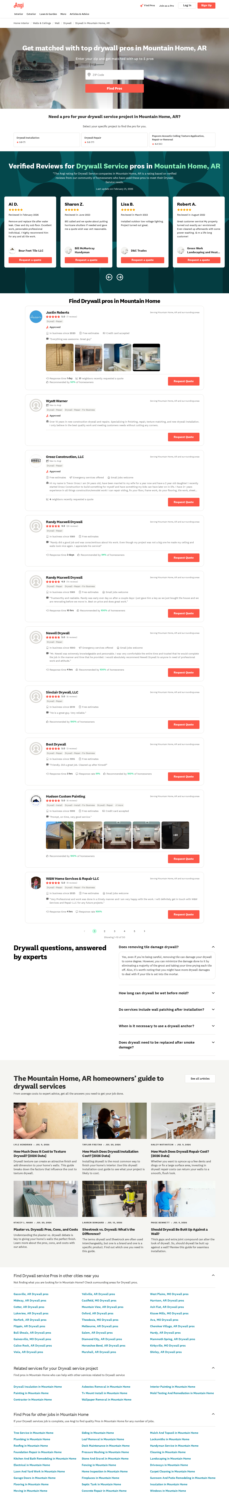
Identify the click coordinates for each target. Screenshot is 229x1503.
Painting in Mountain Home (31, 1393)
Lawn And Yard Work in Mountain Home (39, 1471)
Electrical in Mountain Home (32, 1465)
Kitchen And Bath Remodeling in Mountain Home (45, 1458)
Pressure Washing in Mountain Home (105, 1452)
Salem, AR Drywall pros (97, 1333)
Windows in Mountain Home (168, 1491)
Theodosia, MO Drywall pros (100, 1320)
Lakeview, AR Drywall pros (31, 1313)
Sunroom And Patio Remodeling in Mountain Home (182, 1478)
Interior (18, 14)
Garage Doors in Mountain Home (34, 1478)
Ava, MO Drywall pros (164, 1320)
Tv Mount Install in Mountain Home (104, 1393)
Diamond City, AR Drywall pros (102, 1339)
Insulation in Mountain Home (168, 1484)
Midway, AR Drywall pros (30, 1300)
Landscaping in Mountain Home (170, 1458)
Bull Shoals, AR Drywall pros (32, 1333)
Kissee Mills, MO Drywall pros (169, 1313)
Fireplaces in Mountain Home (100, 1478)
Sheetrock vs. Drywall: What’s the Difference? (108, 1231)
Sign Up (206, 5)
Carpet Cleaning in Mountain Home (172, 1471)
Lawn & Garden (48, 14)
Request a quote (30, 260)
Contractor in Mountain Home (33, 1399)
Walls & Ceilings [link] (42, 23)
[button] (60, 357)
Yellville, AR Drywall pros (98, 1294)
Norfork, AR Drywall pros (30, 1320)
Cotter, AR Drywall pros (29, 1307)
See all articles (200, 1078)
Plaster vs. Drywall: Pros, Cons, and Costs (46, 1229)
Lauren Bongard (93, 1222)
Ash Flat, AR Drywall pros (167, 1307)
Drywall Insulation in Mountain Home (38, 1387)
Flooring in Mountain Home (31, 1484)
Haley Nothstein (162, 1144)
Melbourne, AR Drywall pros (100, 1326)
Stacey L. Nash (23, 1222)
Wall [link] (57, 23)
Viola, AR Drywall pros (28, 1352)
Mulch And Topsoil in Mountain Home (174, 1433)
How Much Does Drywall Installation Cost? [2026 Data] (110, 1153)
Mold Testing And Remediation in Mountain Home (182, 1393)
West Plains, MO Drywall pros (169, 1294)
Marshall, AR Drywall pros (99, 1352)
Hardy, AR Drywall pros (165, 1333)
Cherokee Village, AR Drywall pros (172, 1326)
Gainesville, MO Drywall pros (32, 1339)
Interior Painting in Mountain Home (172, 1387)
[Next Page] (144, 931)
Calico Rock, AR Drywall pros (33, 1345)
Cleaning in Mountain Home (168, 1452)
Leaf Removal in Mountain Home (103, 1439)
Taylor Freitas (92, 1144)
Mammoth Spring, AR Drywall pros (172, 1339)
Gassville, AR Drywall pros (31, 1294)
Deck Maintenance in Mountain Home (106, 1446)
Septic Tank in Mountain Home (101, 1484)
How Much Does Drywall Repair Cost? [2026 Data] (180, 1153)
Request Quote (184, 381)
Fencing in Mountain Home (99, 1465)
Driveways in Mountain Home (169, 1465)
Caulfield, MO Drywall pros (99, 1300)
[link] (12, 250)
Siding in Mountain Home (98, 1433)
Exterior (31, 14)
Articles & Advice (79, 14)
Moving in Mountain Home (30, 1491)
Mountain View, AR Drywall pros (102, 1307)
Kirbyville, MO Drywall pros (168, 1345)
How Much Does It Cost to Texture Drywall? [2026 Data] (40, 1153)
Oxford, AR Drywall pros (97, 1313)
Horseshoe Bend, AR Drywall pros (103, 1345)
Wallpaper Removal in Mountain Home (106, 1399)
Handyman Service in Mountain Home (174, 1446)
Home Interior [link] (21, 23)
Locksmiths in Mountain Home (169, 1439)
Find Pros (114, 88)
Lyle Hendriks (23, 1144)
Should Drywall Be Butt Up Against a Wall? (179, 1231)
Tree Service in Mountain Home (33, 1433)
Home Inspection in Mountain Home (105, 1471)
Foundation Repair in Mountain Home (38, 1452)
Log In (187, 5)
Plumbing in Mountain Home (32, 1439)
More (63, 14)
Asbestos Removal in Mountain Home (106, 1387)
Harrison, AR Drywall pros (167, 1300)
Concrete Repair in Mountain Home (104, 1491)
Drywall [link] (67, 23)
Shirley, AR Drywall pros (166, 1352)
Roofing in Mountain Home (31, 1446)
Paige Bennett (160, 1222)
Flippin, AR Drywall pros (29, 1326)
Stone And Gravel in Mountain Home (105, 1458)
